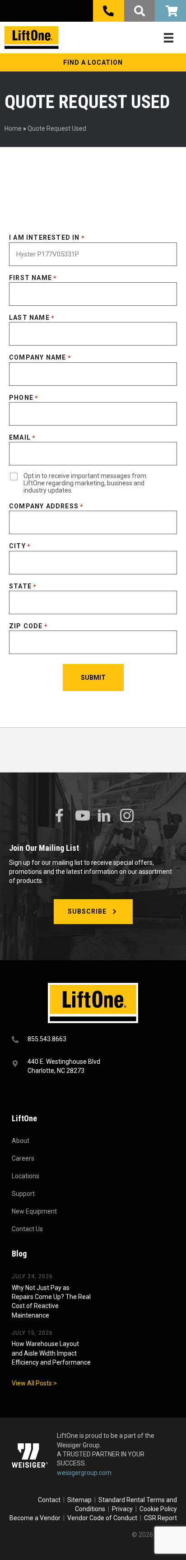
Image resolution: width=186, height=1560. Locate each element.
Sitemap (80, 1499)
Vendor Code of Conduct (103, 1518)
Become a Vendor (34, 1518)
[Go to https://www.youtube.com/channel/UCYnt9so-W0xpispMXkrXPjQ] (81, 816)
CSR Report (160, 1518)
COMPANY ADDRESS (46, 506)
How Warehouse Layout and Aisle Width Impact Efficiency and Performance (51, 1353)
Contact (50, 1499)
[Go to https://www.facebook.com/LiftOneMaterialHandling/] (59, 816)
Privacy (122, 1509)
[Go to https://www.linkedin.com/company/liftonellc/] (104, 816)
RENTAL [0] (170, 11)
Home (13, 128)
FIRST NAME (32, 277)
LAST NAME (31, 317)
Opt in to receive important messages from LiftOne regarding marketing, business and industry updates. (84, 483)
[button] (93, 62)
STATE (22, 586)
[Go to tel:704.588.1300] (93, 1040)
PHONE (23, 397)
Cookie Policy (158, 1509)
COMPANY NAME (40, 357)
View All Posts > (34, 1383)
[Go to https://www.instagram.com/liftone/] (127, 816)
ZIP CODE (28, 626)
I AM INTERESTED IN (46, 237)
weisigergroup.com (84, 1472)
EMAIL (22, 437)
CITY (19, 546)
